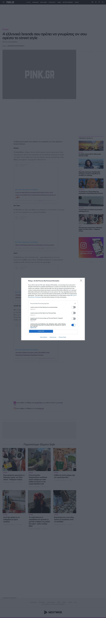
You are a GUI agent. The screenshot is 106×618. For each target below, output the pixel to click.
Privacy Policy (62, 337)
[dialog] (53, 309)
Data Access (53, 337)
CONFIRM (41, 331)
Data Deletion (43, 337)
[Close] (81, 281)
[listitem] (53, 303)
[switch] (73, 307)
